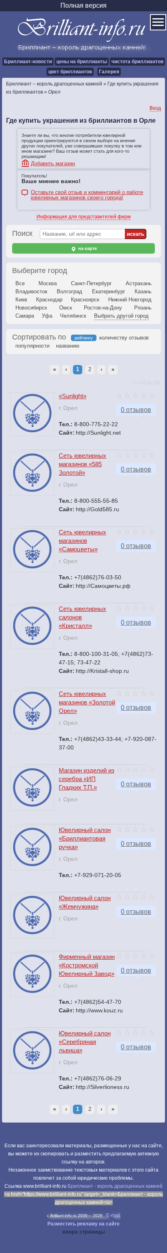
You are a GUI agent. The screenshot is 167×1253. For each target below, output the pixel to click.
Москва (48, 283)
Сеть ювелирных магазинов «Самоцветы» (82, 541)
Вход (155, 108)
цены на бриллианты (81, 61)
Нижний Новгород (130, 300)
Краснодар (49, 300)
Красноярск (85, 300)
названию (67, 346)
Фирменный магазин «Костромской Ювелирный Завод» (87, 965)
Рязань (143, 308)
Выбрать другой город (121, 316)
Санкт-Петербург (91, 283)
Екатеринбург (108, 291)
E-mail (113, 1215)
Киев (21, 300)
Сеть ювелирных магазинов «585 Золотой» (82, 464)
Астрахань (139, 283)
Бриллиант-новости (28, 61)
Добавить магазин (53, 163)
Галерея (109, 72)
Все (20, 283)
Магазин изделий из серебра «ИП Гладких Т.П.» (86, 779)
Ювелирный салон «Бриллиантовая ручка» (85, 838)
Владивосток (31, 291)
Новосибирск (31, 308)
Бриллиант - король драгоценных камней (115, 1186)
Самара (24, 316)
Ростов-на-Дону (103, 308)
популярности (32, 346)
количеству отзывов (124, 338)
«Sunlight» (72, 396)
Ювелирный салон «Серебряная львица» (85, 1042)
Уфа (47, 316)
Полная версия (83, 5)
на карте (87, 248)
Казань (143, 291)
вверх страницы (83, 1232)
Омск (65, 308)
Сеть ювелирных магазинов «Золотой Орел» (87, 702)
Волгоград (69, 291)
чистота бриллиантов (137, 61)
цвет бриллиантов (70, 72)
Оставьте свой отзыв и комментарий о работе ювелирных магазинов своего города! (87, 193)
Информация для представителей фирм (83, 217)
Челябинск (73, 316)
